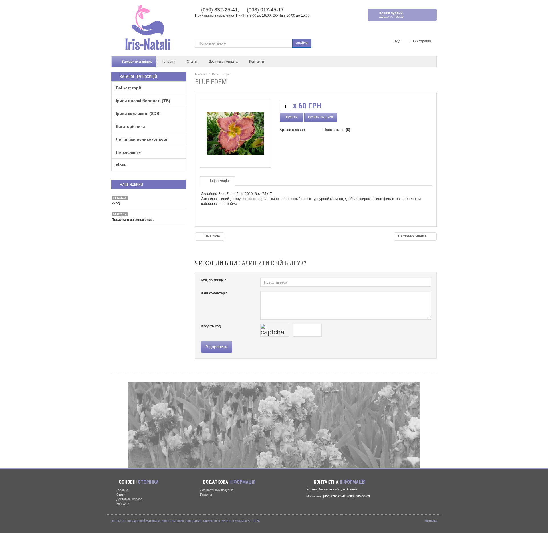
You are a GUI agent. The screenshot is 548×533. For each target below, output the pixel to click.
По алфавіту (128, 152)
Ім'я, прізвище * (213, 280)
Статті (192, 62)
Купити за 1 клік (320, 117)
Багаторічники (130, 126)
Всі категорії (128, 88)
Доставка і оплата (223, 62)
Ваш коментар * (214, 293)
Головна (168, 62)
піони (121, 165)
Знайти (302, 43)
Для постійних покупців (216, 490)
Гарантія (205, 494)
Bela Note (212, 236)
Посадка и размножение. (133, 220)
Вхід (397, 41)
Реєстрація (422, 41)
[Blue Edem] (235, 132)
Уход (116, 203)
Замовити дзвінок (136, 62)
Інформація (219, 181)
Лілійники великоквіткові (141, 139)
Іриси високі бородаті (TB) (143, 100)
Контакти (256, 62)
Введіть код (211, 326)
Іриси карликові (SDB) (138, 113)
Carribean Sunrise (413, 236)
